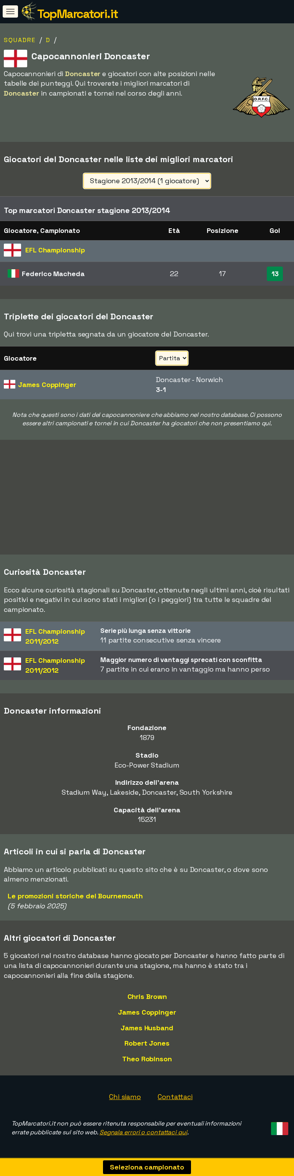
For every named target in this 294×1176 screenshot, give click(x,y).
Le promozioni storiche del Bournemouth (75, 895)
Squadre (20, 40)
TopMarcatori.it (77, 13)
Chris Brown (147, 996)
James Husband (147, 1027)
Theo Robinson (147, 1058)
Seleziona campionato (147, 1167)
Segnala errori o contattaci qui (143, 1132)
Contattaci (175, 1096)
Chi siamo (125, 1096)
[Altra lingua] (278, 1126)
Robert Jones (147, 1043)
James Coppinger (147, 1012)
